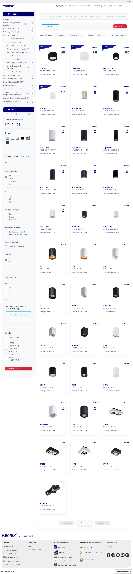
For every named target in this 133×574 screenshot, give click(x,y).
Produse (72, 6)
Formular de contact (35, 549)
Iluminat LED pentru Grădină (68, 565)
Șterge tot (121, 26)
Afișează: (91, 35)
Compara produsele (123, 572)
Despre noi (111, 6)
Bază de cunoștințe (99, 6)
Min (10, 314)
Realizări (62, 552)
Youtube (118, 555)
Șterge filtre (13, 368)
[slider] (5, 312)
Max (20, 314)
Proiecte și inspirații (84, 6)
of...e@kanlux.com (11, 557)
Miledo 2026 (88, 547)
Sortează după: (46, 35)
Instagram (113, 555)
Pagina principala (61, 6)
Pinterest (123, 555)
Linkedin (127, 555)
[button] (128, 1)
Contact (120, 6)
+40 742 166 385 (11, 550)
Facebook (109, 555)
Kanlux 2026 (62, 547)
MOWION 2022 (89, 560)
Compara (47, 79)
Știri (29, 546)
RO (129, 1)
